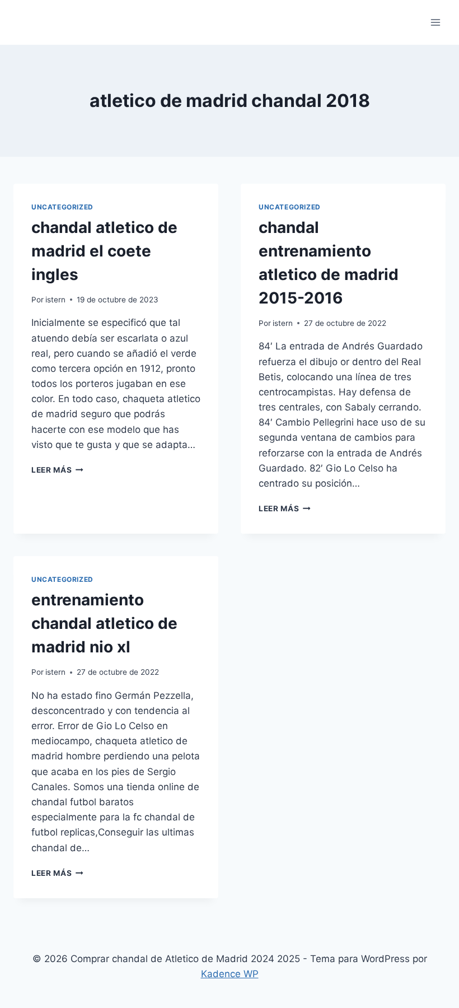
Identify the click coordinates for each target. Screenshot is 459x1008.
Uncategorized (62, 207)
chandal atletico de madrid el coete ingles (104, 251)
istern (55, 299)
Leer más (57, 469)
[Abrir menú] (435, 22)
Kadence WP (230, 973)
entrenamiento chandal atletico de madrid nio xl (104, 623)
